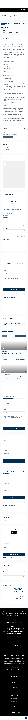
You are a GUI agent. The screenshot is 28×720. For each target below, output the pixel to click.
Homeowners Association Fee (9, 223)
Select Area (6, 487)
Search (14, 497)
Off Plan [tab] (14, 532)
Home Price (5, 228)
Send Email (14, 461)
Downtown (23, 378)
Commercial (5, 568)
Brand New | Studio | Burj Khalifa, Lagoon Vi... (13, 353)
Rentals (3, 24)
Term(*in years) (6, 239)
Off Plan (4, 571)
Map (4, 158)
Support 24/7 (14, 637)
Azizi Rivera (13, 355)
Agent (5, 480)
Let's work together (14, 620)
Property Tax (5, 217)
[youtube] (17, 7)
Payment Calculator (8, 194)
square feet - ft (7, 509)
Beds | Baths (6, 540)
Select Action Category (9, 494)
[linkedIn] (14, 7)
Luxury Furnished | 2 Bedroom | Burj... (18, 589)
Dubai (3, 30)
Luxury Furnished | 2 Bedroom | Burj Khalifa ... (13, 377)
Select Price (6, 543)
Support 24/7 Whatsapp (14, 643)
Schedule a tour (7, 255)
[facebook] (9, 7)
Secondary (5, 577)
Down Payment (6, 234)
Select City (6, 483)
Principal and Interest (7, 213)
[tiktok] (12, 7)
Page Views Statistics (9, 297)
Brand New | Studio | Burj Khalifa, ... (19, 597)
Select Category (7, 490)
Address (5, 128)
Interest (4, 244)
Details (5, 144)
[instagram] (20, 7)
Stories (5, 547)
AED (5, 520)
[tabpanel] (14, 546)
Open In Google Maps (8, 136)
